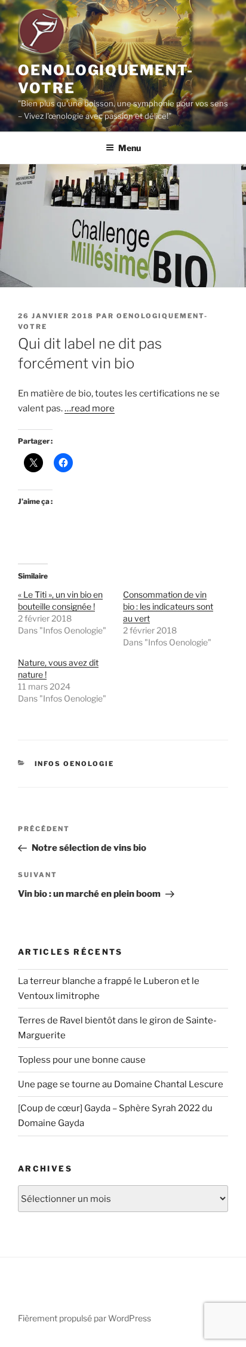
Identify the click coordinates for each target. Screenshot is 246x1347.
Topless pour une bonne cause (82, 1059)
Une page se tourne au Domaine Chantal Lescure (120, 1084)
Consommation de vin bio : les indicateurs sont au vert (168, 606)
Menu (129, 148)
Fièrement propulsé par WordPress (84, 1318)
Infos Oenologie (75, 763)
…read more (89, 408)
